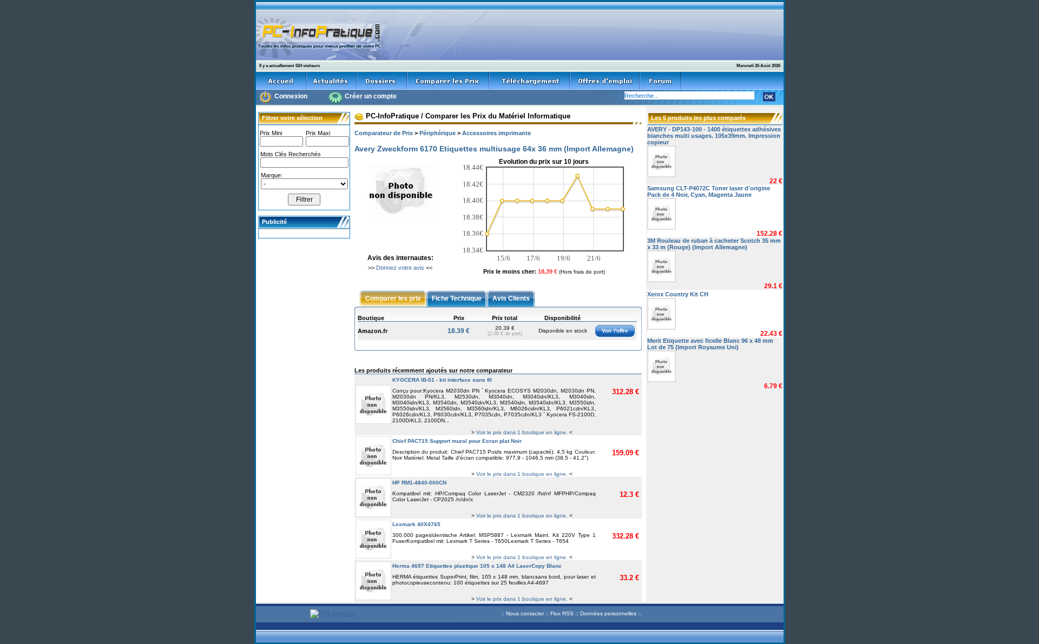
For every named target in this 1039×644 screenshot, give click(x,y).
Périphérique (437, 133)
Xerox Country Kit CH (677, 294)
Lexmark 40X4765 (416, 524)
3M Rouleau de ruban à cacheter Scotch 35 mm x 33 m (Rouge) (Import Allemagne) (714, 243)
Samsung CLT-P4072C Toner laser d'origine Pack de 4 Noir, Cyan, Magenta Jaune (708, 191)
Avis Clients (511, 298)
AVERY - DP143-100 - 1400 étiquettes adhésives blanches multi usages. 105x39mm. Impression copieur (714, 135)
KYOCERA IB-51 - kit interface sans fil (442, 380)
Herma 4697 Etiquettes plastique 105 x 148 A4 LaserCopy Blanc (477, 566)
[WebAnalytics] (281, 615)
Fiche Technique (457, 298)
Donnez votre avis (400, 267)
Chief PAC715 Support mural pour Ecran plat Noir (457, 441)
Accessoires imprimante (496, 133)
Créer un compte (371, 96)
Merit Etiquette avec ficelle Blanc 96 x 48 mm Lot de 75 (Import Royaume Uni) (710, 343)
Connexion (290, 96)
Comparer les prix (393, 298)
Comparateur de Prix (383, 133)
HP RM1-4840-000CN (419, 483)
